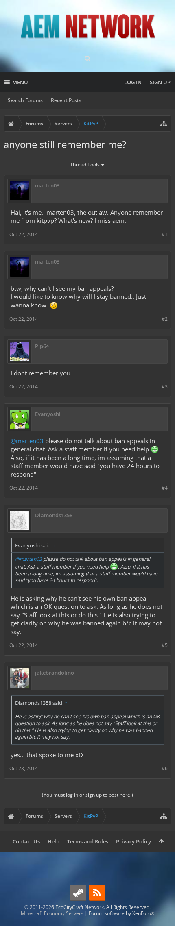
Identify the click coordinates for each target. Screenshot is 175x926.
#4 (165, 488)
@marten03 (27, 441)
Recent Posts (66, 100)
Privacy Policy (133, 841)
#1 (165, 234)
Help (53, 841)
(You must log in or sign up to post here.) (87, 794)
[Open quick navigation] (163, 123)
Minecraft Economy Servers (52, 913)
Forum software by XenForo (121, 913)
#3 (165, 386)
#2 (165, 319)
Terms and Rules (87, 841)
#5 (165, 645)
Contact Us (26, 841)
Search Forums (25, 100)
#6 (165, 768)
